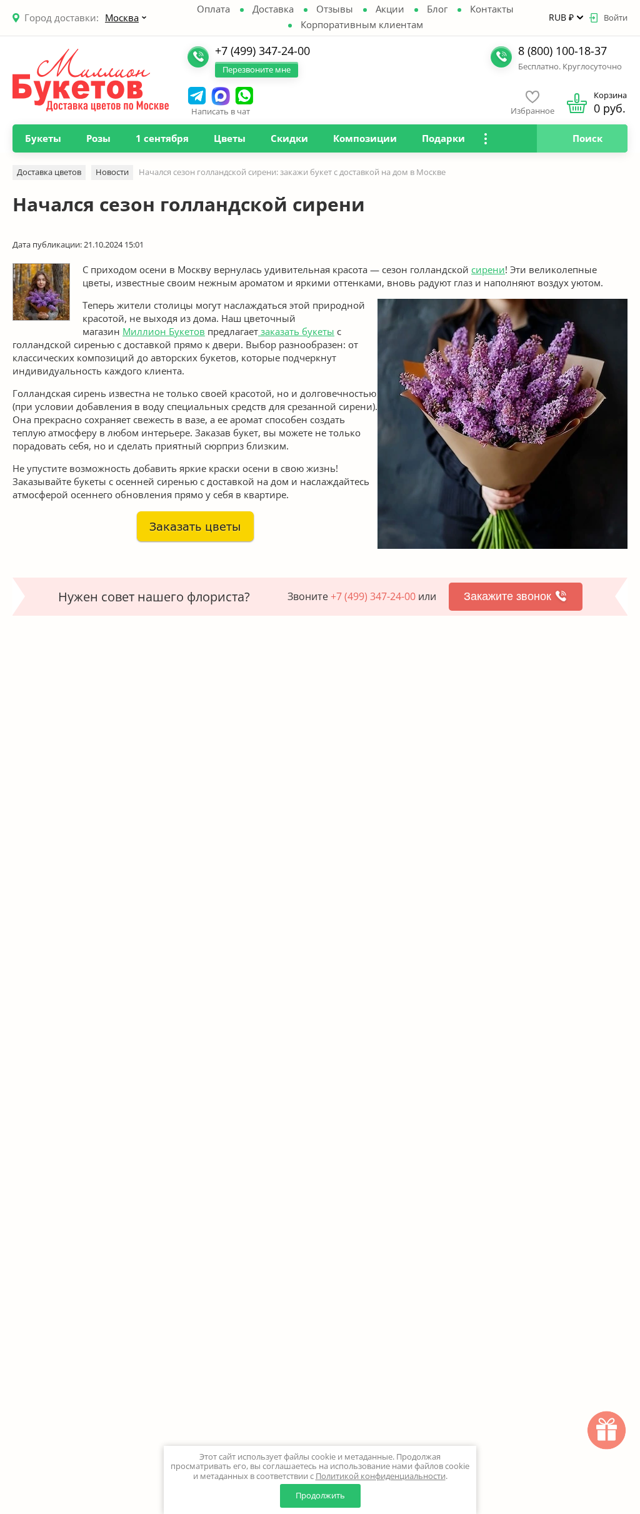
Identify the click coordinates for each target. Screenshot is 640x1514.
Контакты (492, 9)
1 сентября (162, 138)
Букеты (43, 138)
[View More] (485, 138)
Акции (390, 9)
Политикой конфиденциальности (381, 1475)
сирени (488, 269)
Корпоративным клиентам (362, 24)
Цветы (230, 138)
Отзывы (334, 9)
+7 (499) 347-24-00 (373, 596)
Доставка (273, 9)
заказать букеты (296, 331)
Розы (98, 138)
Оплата (213, 9)
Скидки (289, 138)
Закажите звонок (507, 596)
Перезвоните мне (256, 69)
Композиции (365, 138)
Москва (122, 17)
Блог (437, 9)
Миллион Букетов (163, 331)
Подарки (443, 138)
